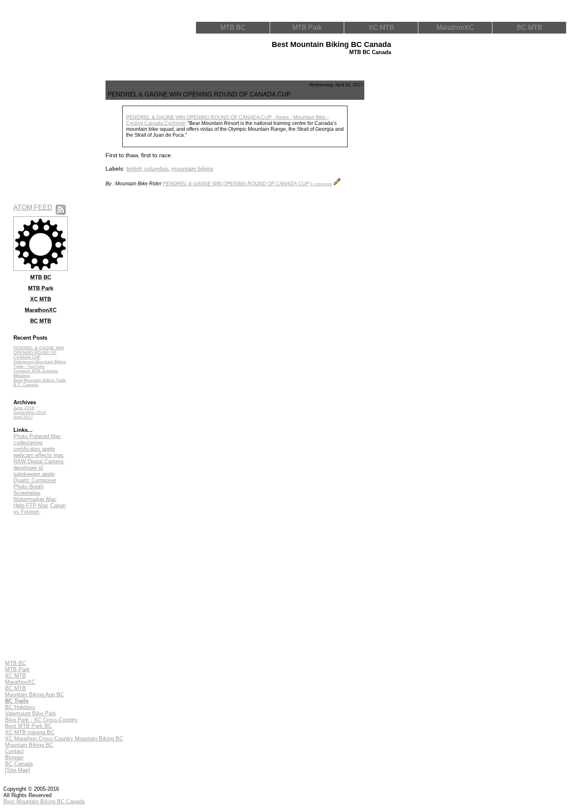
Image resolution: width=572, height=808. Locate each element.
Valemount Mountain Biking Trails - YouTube (39, 364)
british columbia (147, 169)
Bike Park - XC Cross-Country (41, 720)
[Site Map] (17, 770)
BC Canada (19, 764)
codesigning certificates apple (34, 445)
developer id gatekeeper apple (34, 471)
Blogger (14, 757)
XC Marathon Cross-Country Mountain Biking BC (64, 738)
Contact (14, 751)
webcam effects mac (38, 455)
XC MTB (381, 27)
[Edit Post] (337, 183)
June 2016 (23, 407)
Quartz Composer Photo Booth (34, 483)
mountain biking (192, 169)
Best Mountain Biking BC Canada (44, 801)
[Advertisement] (404, 206)
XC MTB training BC (29, 732)
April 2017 (23, 417)
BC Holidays (20, 707)
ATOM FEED (32, 207)
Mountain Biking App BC (34, 694)
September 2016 (29, 412)
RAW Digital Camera (39, 461)
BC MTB (529, 27)
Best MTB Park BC (28, 726)
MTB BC (233, 27)
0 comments (321, 184)
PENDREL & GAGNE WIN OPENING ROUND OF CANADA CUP (38, 352)
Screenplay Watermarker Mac (35, 496)
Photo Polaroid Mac (37, 436)
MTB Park (307, 27)
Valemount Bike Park (30, 713)
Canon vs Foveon (39, 508)
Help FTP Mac (31, 505)
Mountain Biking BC (29, 745)
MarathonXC (455, 27)
